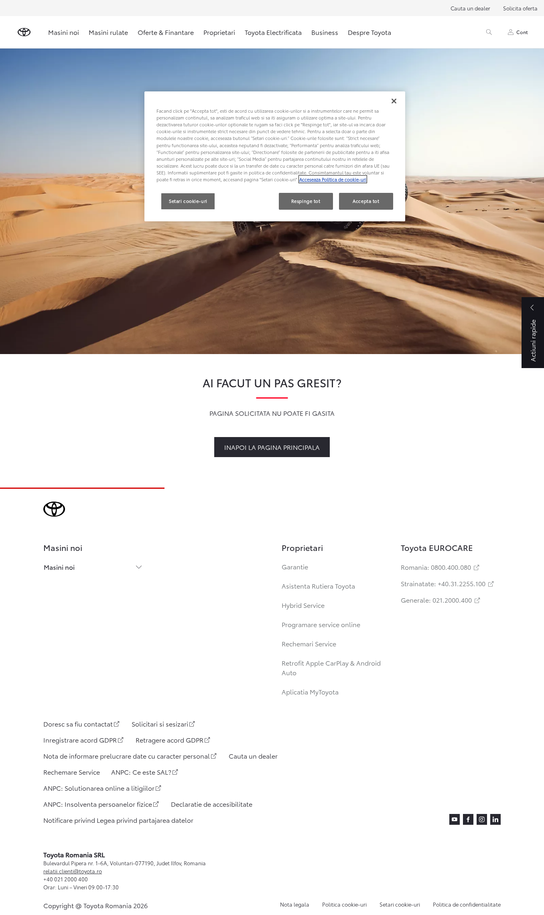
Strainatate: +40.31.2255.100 (448, 583)
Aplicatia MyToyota (310, 691)
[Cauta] (489, 32)
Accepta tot (366, 201)
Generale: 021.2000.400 (441, 599)
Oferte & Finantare (166, 31)
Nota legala (294, 904)
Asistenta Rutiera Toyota (318, 585)
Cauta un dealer (470, 8)
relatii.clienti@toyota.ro (72, 871)
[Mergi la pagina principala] (24, 32)
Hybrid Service (303, 604)
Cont (522, 31)
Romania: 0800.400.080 (441, 566)
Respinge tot (306, 201)
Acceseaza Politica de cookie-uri (332, 179)
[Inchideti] (394, 101)
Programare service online (321, 624)
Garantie (295, 566)
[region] (274, 156)
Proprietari (219, 31)
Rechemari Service (309, 643)
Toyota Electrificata (273, 31)
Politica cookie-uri (344, 904)
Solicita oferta (520, 8)
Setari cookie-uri (400, 904)
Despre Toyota (369, 31)
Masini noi (63, 31)
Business (324, 31)
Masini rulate (108, 31)
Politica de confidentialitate (467, 904)
